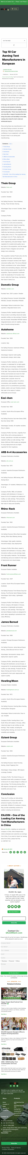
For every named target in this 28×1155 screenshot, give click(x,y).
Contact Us (5, 1110)
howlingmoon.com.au (12, 689)
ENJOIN (8, 829)
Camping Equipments (19, 1115)
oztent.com (9, 746)
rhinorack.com (10, 517)
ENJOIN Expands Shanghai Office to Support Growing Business (13, 1032)
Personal (11, 961)
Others (18, 961)
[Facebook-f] (11, 1086)
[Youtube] (12, 906)
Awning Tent (17, 1109)
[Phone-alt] (19, 906)
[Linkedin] (14, 1086)
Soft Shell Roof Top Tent (19, 1103)
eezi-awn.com (15, 402)
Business (4, 961)
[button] (8, 10)
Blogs (4, 1106)
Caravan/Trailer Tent (19, 1113)
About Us (5, 1108)
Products (5, 1104)
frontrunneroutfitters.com (13, 574)
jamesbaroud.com (11, 630)
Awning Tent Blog (9, 76)
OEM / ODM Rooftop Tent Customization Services (9, 1062)
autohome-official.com (12, 333)
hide (10, 143)
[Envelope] (15, 906)
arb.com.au (9, 461)
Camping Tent (17, 1111)
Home (3, 76)
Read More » (4, 1014)
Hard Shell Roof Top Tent (19, 1106)
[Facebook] (8, 906)
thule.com (9, 187)
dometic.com (10, 289)
